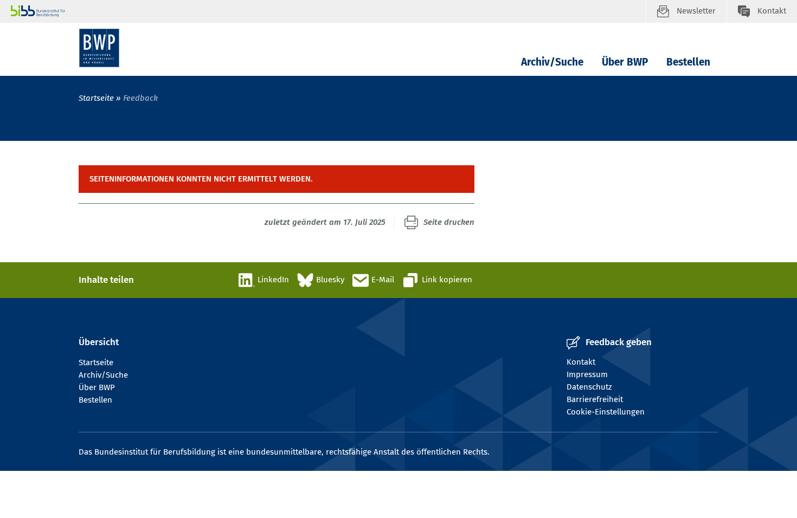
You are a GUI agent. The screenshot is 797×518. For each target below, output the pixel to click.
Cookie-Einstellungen (606, 412)
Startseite (96, 98)
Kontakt (581, 362)
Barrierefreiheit (595, 399)
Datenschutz (589, 387)
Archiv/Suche (552, 62)
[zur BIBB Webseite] (328, 11)
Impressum (587, 374)
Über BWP (625, 62)
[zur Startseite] (99, 48)
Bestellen (688, 62)
